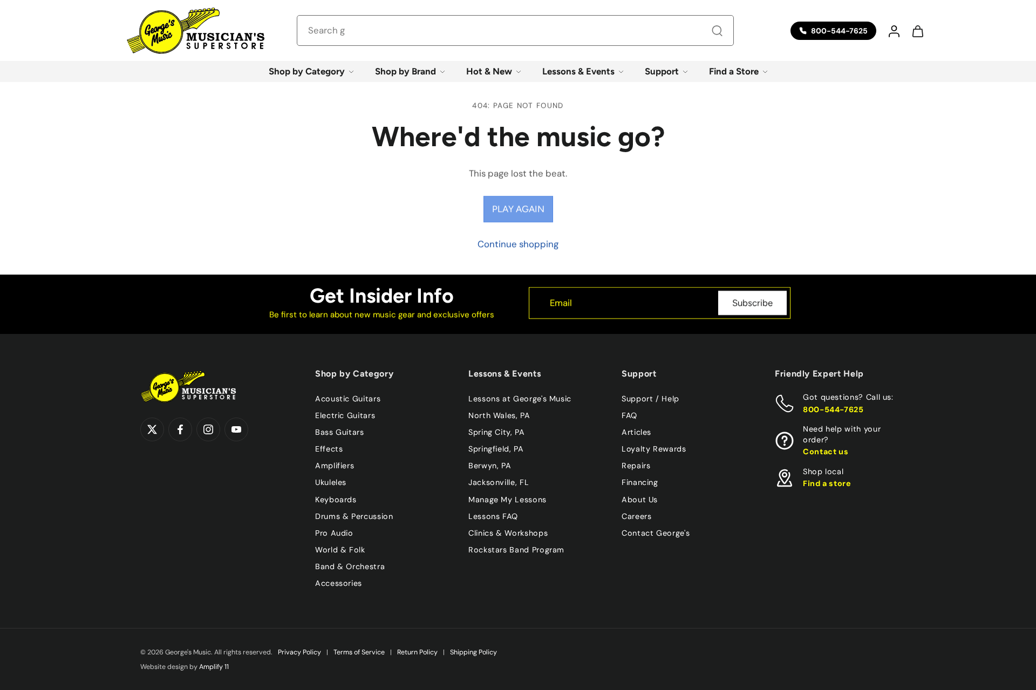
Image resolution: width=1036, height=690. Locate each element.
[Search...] (717, 30)
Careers (636, 516)
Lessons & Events (578, 71)
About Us (640, 499)
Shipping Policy (473, 652)
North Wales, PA (499, 415)
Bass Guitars (339, 432)
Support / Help (650, 399)
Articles (636, 432)
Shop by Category (307, 71)
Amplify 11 (214, 666)
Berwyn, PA (489, 465)
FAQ (629, 415)
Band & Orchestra (350, 566)
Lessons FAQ (493, 516)
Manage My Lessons (507, 499)
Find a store (827, 483)
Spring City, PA (496, 432)
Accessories (338, 583)
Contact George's (656, 532)
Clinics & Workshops (508, 532)
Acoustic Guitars (347, 399)
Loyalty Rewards (654, 449)
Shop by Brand (405, 71)
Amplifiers (334, 465)
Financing (640, 482)
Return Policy (417, 652)
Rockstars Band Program (516, 549)
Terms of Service (359, 652)
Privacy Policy (299, 652)
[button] (893, 31)
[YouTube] (236, 429)
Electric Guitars (345, 415)
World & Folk (340, 549)
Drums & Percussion (354, 516)
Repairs (636, 465)
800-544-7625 (833, 409)
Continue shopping (518, 244)
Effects (329, 449)
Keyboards (336, 499)
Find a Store (734, 71)
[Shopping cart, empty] (917, 31)
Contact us (825, 451)
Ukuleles (330, 482)
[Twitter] (152, 429)
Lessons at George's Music (519, 399)
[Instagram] (208, 429)
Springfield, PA (496, 449)
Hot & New (489, 71)
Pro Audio (334, 532)
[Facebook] (180, 429)
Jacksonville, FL (498, 482)
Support (662, 71)
